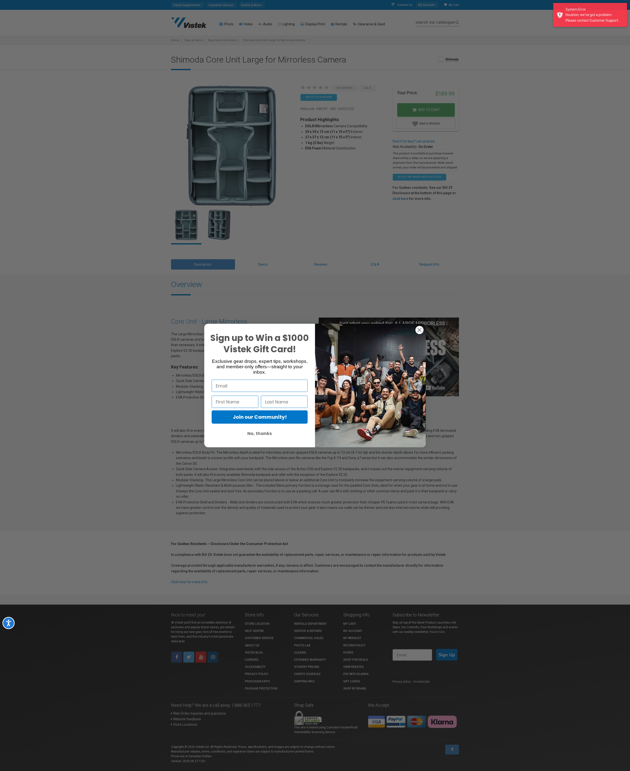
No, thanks (259, 433)
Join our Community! (260, 417)
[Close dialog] (419, 330)
